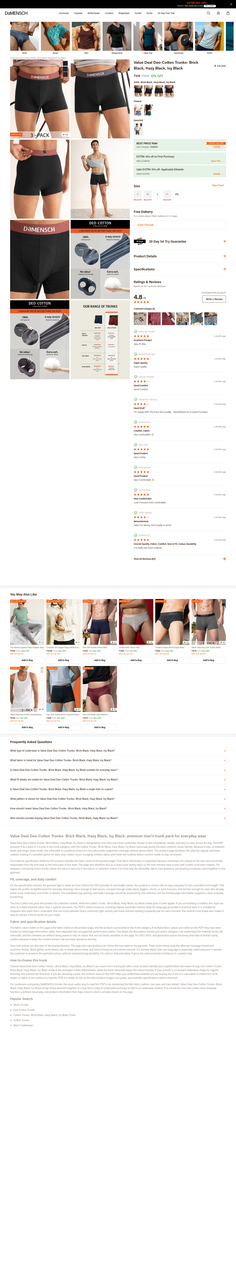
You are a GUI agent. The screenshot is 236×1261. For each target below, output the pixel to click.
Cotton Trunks (21, 1020)
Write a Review (214, 299)
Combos (109, 13)
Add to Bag (27, 660)
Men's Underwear (23, 1025)
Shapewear (123, 13)
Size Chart (218, 185)
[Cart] (228, 13)
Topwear (78, 13)
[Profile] (218, 13)
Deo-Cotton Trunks (24, 1009)
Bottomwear (94, 13)
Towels (138, 13)
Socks (150, 13)
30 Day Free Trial (166, 13)
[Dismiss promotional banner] (231, 4)
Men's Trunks (20, 1004)
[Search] (209, 13)
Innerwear (64, 13)
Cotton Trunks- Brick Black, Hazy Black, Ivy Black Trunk (44, 1015)
